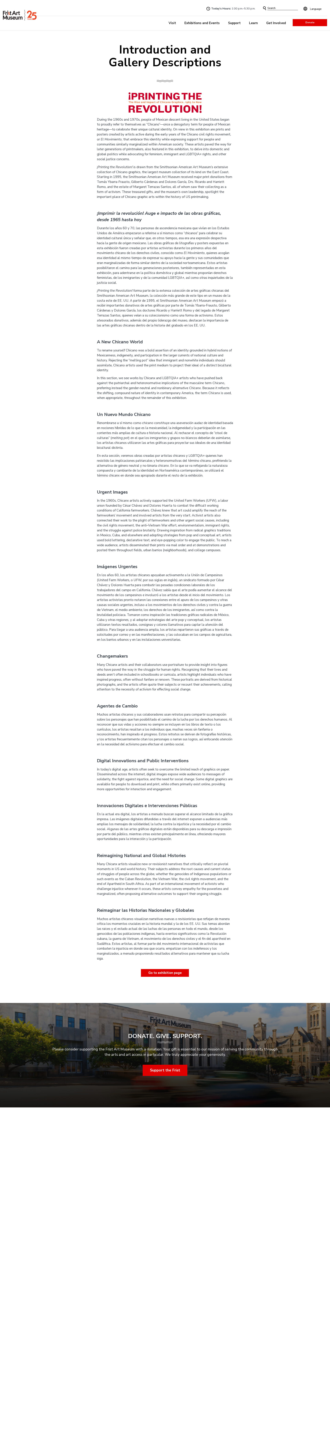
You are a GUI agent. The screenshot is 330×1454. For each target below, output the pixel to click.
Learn (253, 23)
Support (234, 23)
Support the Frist (165, 1070)
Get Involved (276, 23)
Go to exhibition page (165, 972)
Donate (309, 22)
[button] (265, 8)
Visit (172, 23)
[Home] (20, 15)
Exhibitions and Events (202, 23)
